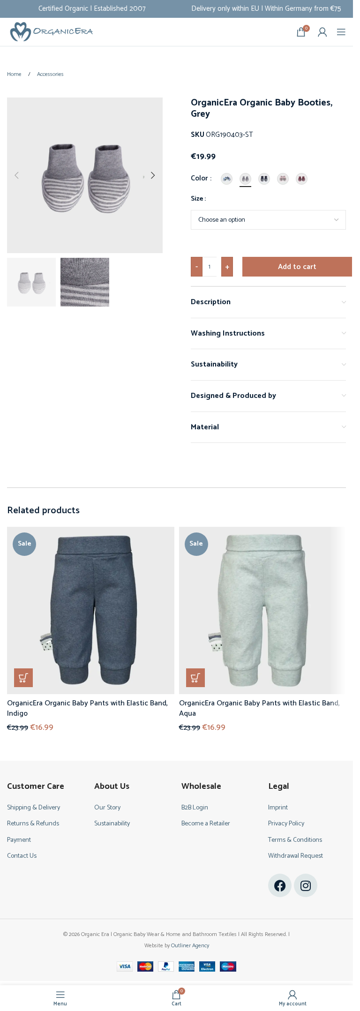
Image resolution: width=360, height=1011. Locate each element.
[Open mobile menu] (341, 31)
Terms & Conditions (295, 840)
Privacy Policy (286, 823)
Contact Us (22, 856)
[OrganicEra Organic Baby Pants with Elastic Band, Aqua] (262, 610)
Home (15, 74)
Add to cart (297, 267)
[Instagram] (305, 885)
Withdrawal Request (295, 856)
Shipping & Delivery (33, 807)
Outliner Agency (190, 945)
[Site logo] (51, 31)
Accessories (50, 74)
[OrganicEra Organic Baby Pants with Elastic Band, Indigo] (90, 610)
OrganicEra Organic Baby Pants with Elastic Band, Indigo (87, 708)
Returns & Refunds (33, 823)
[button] (16, 175)
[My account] (322, 31)
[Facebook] (280, 885)
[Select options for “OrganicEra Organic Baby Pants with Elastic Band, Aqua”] (195, 677)
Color (200, 178)
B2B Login (194, 807)
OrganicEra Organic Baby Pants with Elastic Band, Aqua (259, 708)
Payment (19, 840)
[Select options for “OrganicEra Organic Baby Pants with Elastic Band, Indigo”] (23, 677)
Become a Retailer (205, 823)
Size (197, 199)
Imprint (278, 807)
